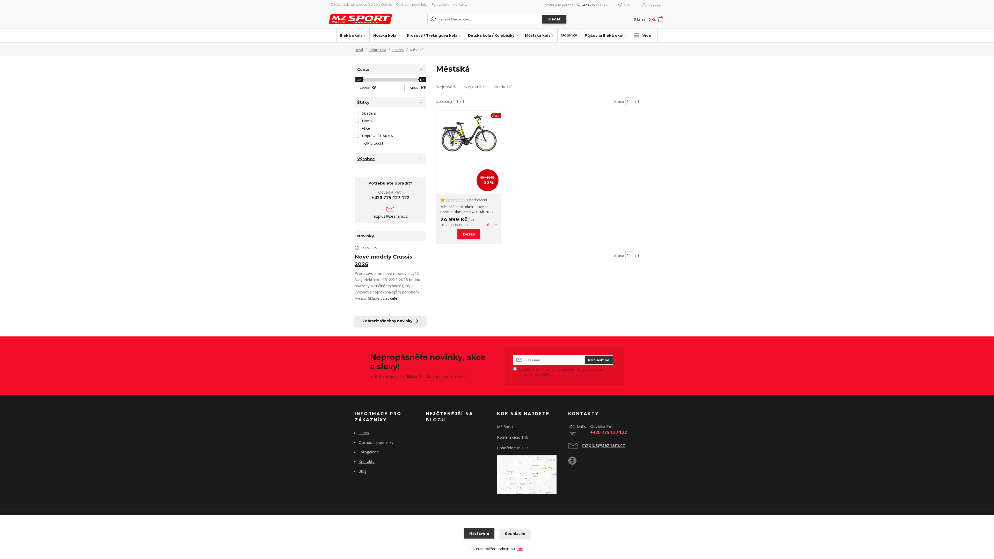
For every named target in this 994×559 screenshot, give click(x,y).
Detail (469, 234)
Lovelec (398, 49)
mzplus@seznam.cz (390, 216)
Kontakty (460, 4)
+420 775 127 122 (594, 5)
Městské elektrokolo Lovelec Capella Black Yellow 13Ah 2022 (466, 209)
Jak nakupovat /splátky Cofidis (368, 4)
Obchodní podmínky (412, 4)
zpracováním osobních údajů (563, 369)
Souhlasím (515, 533)
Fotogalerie (440, 4)
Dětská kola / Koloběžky (491, 35)
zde (520, 548)
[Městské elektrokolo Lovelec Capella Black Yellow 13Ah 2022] (468, 152)
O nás (335, 4)
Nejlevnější (474, 86)
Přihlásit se (598, 360)
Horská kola (384, 35)
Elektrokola (351, 35)
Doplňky (569, 35)
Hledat (554, 19)
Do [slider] (422, 79)
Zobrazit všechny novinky (387, 321)
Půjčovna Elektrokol (604, 35)
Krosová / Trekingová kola (432, 35)
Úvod (359, 49)
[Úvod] (360, 19)
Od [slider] (358, 79)
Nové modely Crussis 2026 (383, 260)
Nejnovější (446, 86)
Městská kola (538, 35)
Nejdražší (502, 86)
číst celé (390, 298)
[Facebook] (575, 462)
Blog (363, 471)
